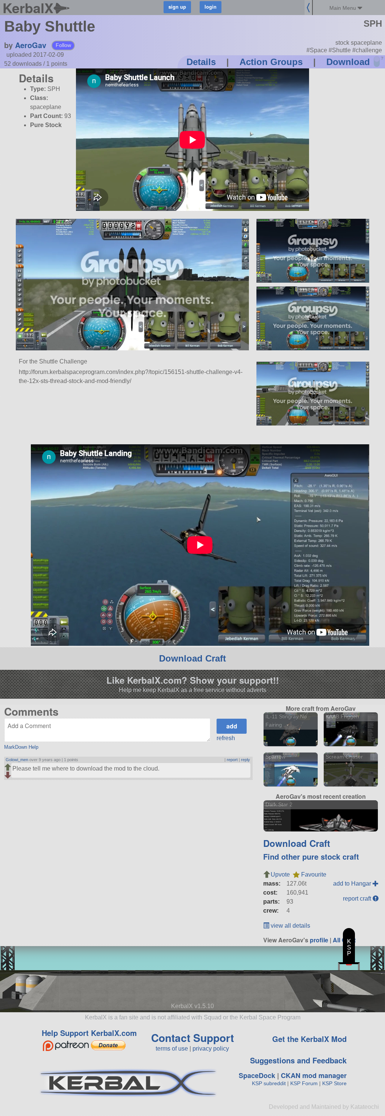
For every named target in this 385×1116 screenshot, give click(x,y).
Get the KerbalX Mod (309, 1038)
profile (319, 940)
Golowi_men (17, 759)
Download (348, 62)
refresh (226, 738)
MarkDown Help (21, 747)
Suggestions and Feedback (298, 1060)
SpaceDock (257, 1075)
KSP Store (334, 1083)
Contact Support (192, 1037)
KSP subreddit (269, 1083)
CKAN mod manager (314, 1075)
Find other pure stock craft (311, 856)
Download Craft (192, 658)
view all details (289, 925)
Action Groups (271, 62)
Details (201, 62)
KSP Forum (304, 1083)
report (232, 759)
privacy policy (210, 1048)
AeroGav (30, 44)
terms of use (172, 1048)
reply (245, 759)
